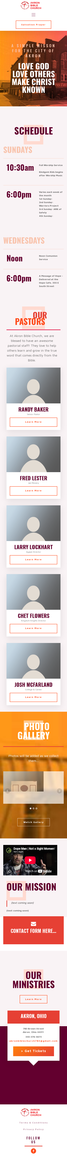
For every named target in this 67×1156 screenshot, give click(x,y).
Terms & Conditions (33, 1122)
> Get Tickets (33, 1051)
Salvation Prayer (33, 24)
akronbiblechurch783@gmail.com (33, 1040)
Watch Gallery (33, 822)
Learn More (33, 421)
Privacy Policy (33, 1129)
